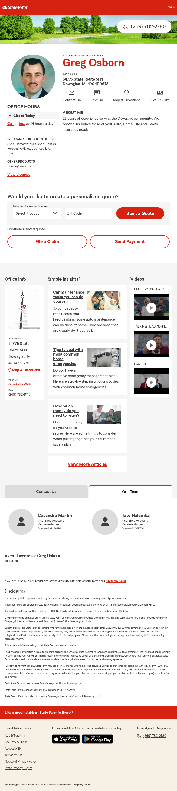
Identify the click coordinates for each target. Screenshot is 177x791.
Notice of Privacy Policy (21, 761)
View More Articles (87, 464)
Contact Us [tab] (46, 491)
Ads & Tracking (15, 735)
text (22, 123)
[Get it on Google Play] (97, 739)
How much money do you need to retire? (66, 410)
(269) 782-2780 (20, 384)
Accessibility (13, 748)
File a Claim (47, 241)
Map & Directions (26, 370)
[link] (15, 7)
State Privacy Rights (18, 768)
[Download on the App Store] (66, 739)
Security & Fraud (16, 742)
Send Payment (130, 241)
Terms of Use (13, 755)
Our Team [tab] (131, 492)
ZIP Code (74, 213)
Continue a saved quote (26, 229)
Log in (171, 7)
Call (10, 123)
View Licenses (18, 174)
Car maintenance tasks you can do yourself (68, 296)
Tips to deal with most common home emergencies (68, 356)
